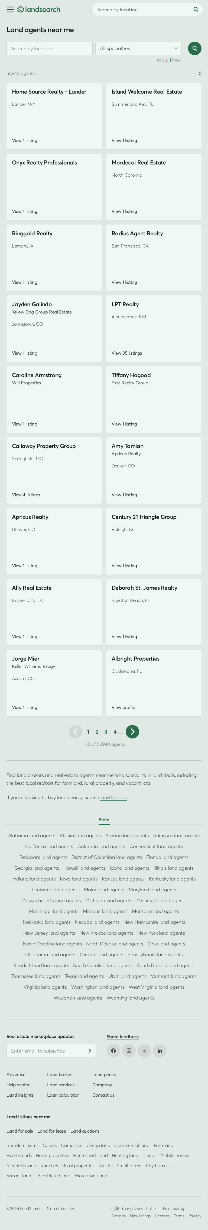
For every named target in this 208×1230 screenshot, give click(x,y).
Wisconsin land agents (78, 998)
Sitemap (118, 1215)
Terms (179, 1215)
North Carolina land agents (52, 944)
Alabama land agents (31, 835)
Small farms (129, 1165)
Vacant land (18, 1175)
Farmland (163, 1145)
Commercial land (131, 1145)
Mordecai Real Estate (139, 162)
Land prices (104, 1074)
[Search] (195, 9)
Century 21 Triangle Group (144, 516)
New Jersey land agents (49, 933)
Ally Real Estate (32, 587)
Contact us (103, 1095)
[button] (8, 9)
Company (102, 1084)
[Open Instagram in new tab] (129, 1050)
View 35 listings (127, 353)
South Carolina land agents (102, 965)
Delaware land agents (43, 857)
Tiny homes (156, 1165)
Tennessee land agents (36, 976)
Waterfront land (91, 1175)
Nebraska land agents (47, 922)
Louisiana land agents (56, 889)
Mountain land (21, 1165)
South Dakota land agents (165, 965)
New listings (140, 1215)
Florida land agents (167, 857)
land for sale (113, 797)
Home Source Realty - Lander (49, 91)
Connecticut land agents (156, 846)
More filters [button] (169, 60)
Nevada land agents (97, 922)
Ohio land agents (166, 944)
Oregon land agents (101, 954)
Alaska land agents (80, 835)
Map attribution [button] (60, 1208)
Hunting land (125, 1155)
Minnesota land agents (161, 900)
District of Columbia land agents (107, 857)
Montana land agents (155, 911)
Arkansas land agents (176, 835)
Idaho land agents (130, 868)
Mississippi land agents (54, 911)
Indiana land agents (34, 879)
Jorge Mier (25, 658)
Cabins (50, 1145)
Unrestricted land (52, 1175)
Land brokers (60, 1074)
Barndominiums (22, 1145)
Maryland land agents (152, 889)
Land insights (20, 1095)
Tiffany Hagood (131, 375)
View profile (123, 707)
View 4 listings (26, 494)
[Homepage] (38, 9)
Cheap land (98, 1145)
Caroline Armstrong (36, 375)
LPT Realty (125, 304)
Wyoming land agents (130, 998)
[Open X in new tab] (144, 1050)
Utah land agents (128, 976)
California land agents (49, 846)
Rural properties (78, 1165)
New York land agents (161, 933)
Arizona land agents (127, 835)
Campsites (71, 1145)
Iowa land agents (79, 879)
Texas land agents (84, 976)
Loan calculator (63, 1095)
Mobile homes (175, 1155)
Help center (18, 1084)
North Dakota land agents (114, 944)
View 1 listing (24, 140)
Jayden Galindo (32, 304)
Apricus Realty (30, 516)
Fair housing (173, 1208)
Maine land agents (104, 889)
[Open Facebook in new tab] (113, 1050)
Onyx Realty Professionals (44, 162)
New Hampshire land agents (154, 922)
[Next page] (132, 731)
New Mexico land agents (106, 933)
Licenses (162, 1215)
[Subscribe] (90, 1050)
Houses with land (90, 1155)
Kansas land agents (123, 879)
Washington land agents (97, 987)
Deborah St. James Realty (144, 587)
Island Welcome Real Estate (147, 91)
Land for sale (19, 1130)
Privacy (195, 1215)
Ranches (49, 1165)
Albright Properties (135, 658)
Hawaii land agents (84, 868)
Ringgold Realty (32, 233)
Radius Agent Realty (137, 233)
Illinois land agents (174, 868)
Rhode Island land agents (41, 965)
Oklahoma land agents (50, 954)
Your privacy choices (139, 1208)
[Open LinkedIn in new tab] (160, 1050)
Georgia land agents (36, 868)
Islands (149, 1155)
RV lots (105, 1165)
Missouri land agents (105, 911)
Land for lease (51, 1130)
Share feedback (123, 1036)
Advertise (15, 1074)
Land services (61, 1084)
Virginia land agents (45, 987)
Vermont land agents (174, 976)
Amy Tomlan (127, 446)
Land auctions (84, 1130)
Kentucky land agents (172, 879)
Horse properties (52, 1155)
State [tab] (104, 819)
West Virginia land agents (156, 987)
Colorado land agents (101, 846)
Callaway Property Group (44, 446)
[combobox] (49, 48)
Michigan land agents (108, 900)
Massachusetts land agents (51, 900)
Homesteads (18, 1155)
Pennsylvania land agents (155, 954)
